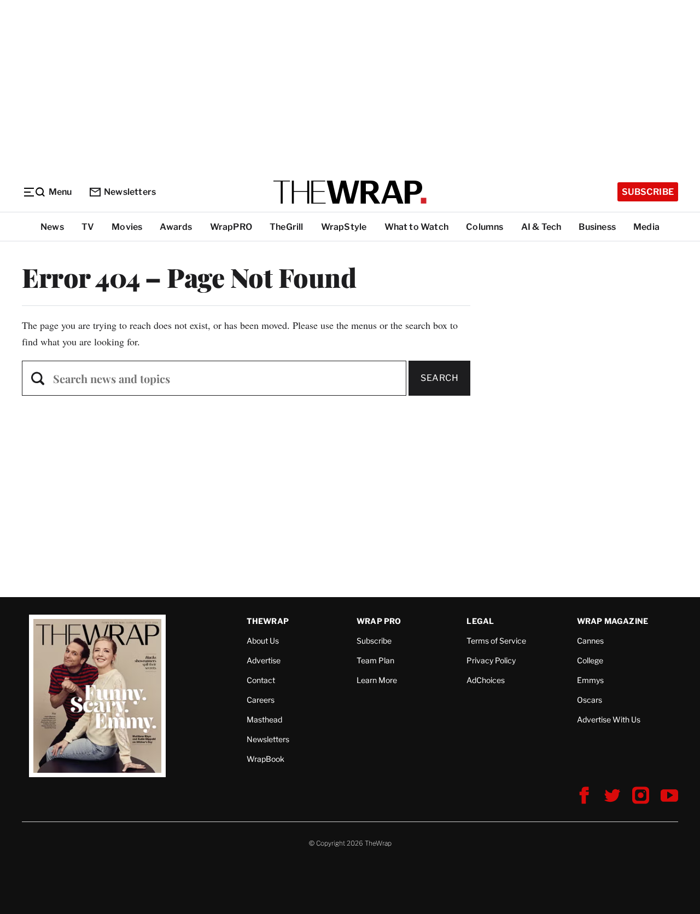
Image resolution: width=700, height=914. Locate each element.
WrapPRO (231, 227)
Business (597, 227)
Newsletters (130, 192)
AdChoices (485, 680)
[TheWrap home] (350, 192)
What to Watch (416, 227)
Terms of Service (496, 640)
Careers (261, 699)
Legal (480, 621)
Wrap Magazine (613, 621)
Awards (176, 227)
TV (87, 227)
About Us (263, 640)
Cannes (590, 640)
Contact (261, 680)
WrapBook (265, 758)
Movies (127, 227)
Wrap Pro (379, 621)
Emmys (590, 680)
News (52, 227)
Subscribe (648, 192)
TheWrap (268, 621)
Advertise (264, 660)
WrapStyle (344, 227)
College (590, 660)
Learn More (377, 680)
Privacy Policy (491, 660)
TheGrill (287, 227)
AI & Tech (541, 227)
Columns (484, 227)
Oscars (589, 699)
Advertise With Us (608, 719)
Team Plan (375, 660)
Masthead (264, 719)
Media (646, 227)
